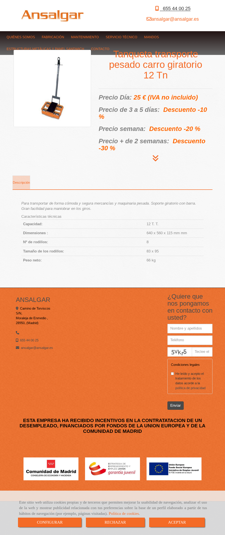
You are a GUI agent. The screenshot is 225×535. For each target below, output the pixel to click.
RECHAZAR (115, 522)
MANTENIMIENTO (85, 37)
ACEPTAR (177, 522)
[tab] (21, 183)
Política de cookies (124, 513)
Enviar (175, 405)
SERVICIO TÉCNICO (121, 37)
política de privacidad (190, 388)
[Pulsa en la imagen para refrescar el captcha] (180, 351)
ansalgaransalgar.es (175, 19)
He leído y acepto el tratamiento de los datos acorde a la (190, 381)
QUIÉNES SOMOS (21, 37)
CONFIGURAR (50, 522)
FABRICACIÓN (53, 37)
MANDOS (151, 37)
